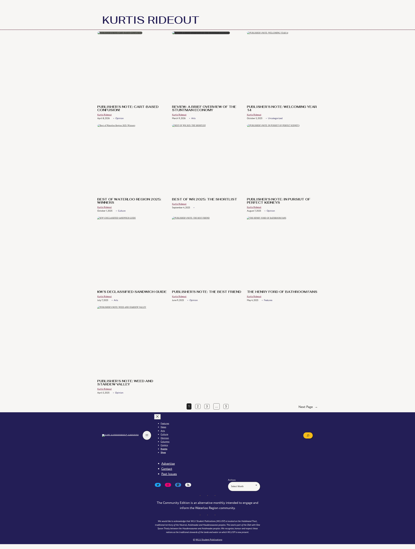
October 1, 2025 (104, 210)
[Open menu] (146, 435)
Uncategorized (275, 118)
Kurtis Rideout (104, 114)
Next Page (308, 407)
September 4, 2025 (181, 207)
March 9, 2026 (179, 118)
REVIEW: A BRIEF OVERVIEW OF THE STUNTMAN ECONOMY (204, 108)
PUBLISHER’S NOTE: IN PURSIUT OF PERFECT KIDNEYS (278, 201)
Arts (193, 118)
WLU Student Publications (209, 539)
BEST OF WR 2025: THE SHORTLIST (204, 199)
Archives (232, 480)
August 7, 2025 (254, 210)
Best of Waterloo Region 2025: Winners (129, 201)
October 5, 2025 (254, 118)
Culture (121, 210)
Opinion (119, 118)
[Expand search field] (308, 435)
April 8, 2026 (103, 118)
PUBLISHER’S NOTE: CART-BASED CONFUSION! (127, 108)
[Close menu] (157, 416)
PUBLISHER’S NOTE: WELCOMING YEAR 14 (282, 108)
